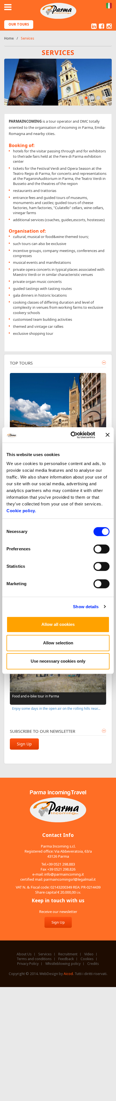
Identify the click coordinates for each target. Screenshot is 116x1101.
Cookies (87, 959)
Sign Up (24, 744)
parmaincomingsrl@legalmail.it (70, 879)
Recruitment (67, 954)
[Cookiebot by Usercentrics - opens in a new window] (71, 435)
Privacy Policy (28, 963)
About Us (24, 954)
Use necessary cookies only (58, 661)
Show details (86, 606)
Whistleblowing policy (63, 963)
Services (45, 954)
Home (9, 38)
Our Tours (18, 24)
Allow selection (58, 642)
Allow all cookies (58, 624)
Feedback (66, 959)
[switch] (101, 548)
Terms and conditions (34, 959)
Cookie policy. (21, 510)
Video (88, 954)
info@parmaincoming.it (64, 874)
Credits (93, 963)
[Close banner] (108, 435)
